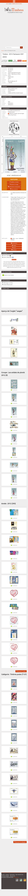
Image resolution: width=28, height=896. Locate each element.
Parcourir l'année (21, 671)
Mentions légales (5, 875)
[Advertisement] (14, 28)
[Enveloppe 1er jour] (14, 341)
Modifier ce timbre (14, 182)
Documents (14, 243)
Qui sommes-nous (19, 874)
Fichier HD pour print (7, 284)
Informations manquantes (14, 186)
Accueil (2, 50)
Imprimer (14, 249)
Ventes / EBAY (6, 255)
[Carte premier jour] (14, 330)
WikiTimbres (16, 877)
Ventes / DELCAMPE (7, 257)
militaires (11, 113)
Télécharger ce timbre (8, 282)
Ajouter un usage (14, 184)
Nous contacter (14, 189)
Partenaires (12, 874)
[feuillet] (14, 363)
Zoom (14, 247)
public (15, 113)
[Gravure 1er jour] (14, 319)
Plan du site (12, 875)
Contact (7, 874)
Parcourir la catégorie (20, 842)
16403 (10, 3)
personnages (21, 113)
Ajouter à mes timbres (9, 275)
